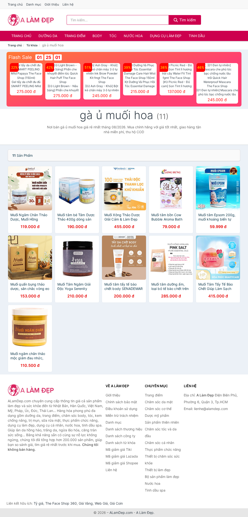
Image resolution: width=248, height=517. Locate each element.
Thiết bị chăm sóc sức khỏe (162, 459)
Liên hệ (68, 4)
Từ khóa (32, 45)
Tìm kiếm (187, 19)
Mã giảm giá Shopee (122, 463)
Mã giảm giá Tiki (119, 449)
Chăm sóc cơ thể (158, 409)
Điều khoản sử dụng (121, 409)
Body (97, 36)
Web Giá (101, 503)
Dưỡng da (48, 36)
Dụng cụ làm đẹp (165, 36)
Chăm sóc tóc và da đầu (161, 432)
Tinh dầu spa (155, 490)
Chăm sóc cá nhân (159, 443)
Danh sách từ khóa (120, 443)
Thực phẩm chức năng (163, 449)
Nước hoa (133, 36)
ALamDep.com (121, 512)
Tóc (112, 36)
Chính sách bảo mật (121, 402)
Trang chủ (15, 4)
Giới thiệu (52, 4)
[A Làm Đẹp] (32, 390)
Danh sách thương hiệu (124, 429)
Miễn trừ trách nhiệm (122, 415)
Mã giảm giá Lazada (122, 456)
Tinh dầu (197, 36)
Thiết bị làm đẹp (157, 470)
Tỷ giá (38, 503)
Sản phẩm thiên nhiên (162, 422)
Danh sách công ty (120, 436)
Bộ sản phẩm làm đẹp (162, 477)
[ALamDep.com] (31, 20)
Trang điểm (74, 36)
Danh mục (33, 4)
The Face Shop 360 (61, 503)
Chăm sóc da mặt (159, 402)
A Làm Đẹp (145, 512)
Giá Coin (116, 503)
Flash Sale (20, 57)
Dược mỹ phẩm (157, 415)
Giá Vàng (86, 503)
